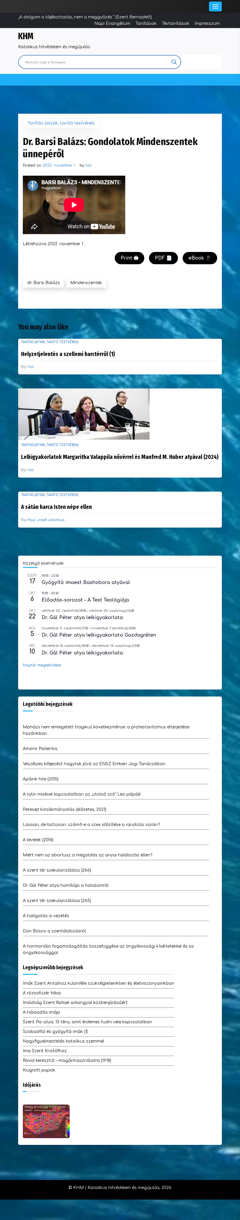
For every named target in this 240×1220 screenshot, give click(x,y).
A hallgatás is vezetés (46, 916)
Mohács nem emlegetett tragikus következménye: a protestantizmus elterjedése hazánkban (106, 730)
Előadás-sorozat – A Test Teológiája (85, 600)
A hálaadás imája (41, 1012)
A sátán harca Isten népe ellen (56, 506)
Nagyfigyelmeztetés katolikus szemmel (63, 1041)
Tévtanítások (175, 23)
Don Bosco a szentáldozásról (54, 931)
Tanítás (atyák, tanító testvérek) (61, 123)
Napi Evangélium (112, 23)
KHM (25, 36)
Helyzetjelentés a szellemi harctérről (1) (68, 353)
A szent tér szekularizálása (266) (57, 870)
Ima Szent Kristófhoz (45, 1051)
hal (88, 165)
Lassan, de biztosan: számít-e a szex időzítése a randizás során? (91, 824)
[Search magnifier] (174, 62)
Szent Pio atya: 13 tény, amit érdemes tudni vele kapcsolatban (87, 1022)
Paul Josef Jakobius (46, 520)
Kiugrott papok (39, 1070)
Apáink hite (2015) (41, 779)
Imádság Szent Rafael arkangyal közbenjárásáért (75, 1002)
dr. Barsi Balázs (43, 283)
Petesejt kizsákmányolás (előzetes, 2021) (64, 809)
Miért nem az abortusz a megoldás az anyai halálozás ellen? (87, 855)
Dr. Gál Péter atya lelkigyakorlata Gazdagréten (99, 635)
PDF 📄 (163, 258)
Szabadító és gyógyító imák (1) (55, 1031)
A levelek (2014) (38, 840)
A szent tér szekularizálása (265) (57, 900)
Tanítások (146, 23)
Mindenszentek (86, 283)
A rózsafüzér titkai (42, 993)
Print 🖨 (129, 258)
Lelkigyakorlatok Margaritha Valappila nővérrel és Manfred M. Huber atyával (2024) (120, 456)
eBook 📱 (199, 258)
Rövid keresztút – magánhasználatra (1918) (67, 1060)
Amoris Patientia (40, 748)
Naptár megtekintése (42, 665)
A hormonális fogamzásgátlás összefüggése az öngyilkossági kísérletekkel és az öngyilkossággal (108, 949)
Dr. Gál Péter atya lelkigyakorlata (82, 617)
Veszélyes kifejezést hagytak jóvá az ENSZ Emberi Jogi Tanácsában (94, 764)
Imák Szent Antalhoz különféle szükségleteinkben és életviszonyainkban (98, 983)
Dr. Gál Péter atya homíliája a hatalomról (66, 885)
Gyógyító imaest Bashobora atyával (86, 582)
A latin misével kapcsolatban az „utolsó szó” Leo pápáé (81, 794)
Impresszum (207, 23)
